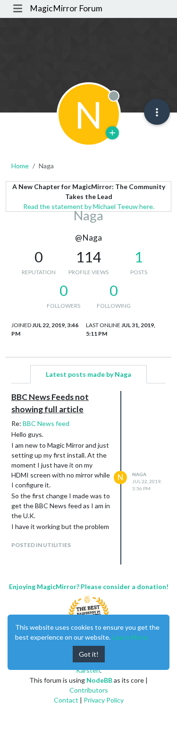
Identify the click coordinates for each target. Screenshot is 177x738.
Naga (139, 474)
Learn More (130, 637)
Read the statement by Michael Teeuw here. (88, 206)
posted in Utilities (41, 544)
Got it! (89, 654)
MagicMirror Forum (66, 8)
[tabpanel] (88, 477)
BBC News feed (46, 423)
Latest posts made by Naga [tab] (88, 374)
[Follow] (112, 132)
